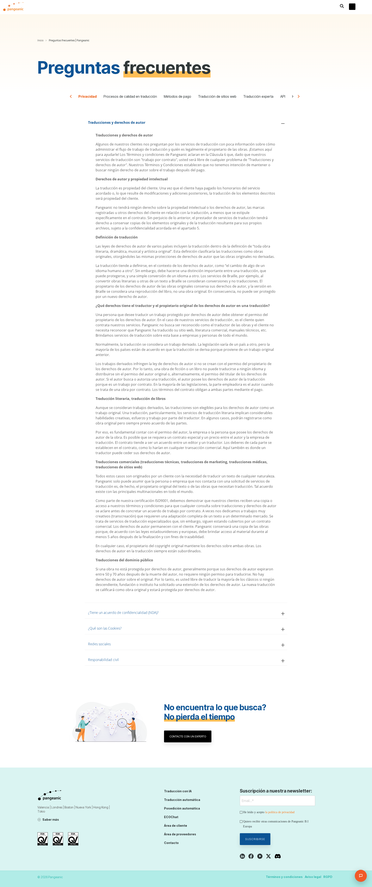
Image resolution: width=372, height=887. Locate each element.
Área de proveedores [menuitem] (180, 834)
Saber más (50, 819)
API (282, 96)
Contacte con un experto (187, 736)
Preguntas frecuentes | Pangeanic (69, 40)
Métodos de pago (177, 96)
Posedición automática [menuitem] (182, 808)
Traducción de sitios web (217, 96)
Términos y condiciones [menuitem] (284, 877)
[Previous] (72, 97)
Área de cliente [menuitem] (175, 825)
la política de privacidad (279, 812)
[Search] (342, 6)
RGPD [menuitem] (327, 877)
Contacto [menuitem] (171, 843)
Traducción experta (258, 96)
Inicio (40, 40)
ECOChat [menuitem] (171, 817)
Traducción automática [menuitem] (182, 800)
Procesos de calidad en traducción (130, 96)
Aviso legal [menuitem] (313, 877)
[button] (366, 7)
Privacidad (87, 96)
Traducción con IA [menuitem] (178, 791)
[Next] (299, 97)
